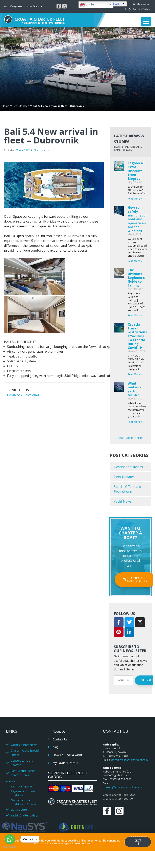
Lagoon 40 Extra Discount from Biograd (136, 171)
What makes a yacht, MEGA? (134, 389)
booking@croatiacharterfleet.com (123, 787)
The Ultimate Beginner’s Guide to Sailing (136, 278)
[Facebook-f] (59, 6)
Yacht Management (22, 786)
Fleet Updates (21, 106)
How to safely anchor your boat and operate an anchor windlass (137, 219)
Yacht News (122, 501)
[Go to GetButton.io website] (9, 847)
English (90, 4)
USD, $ (115, 3)
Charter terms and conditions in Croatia (23, 802)
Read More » (135, 198)
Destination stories (128, 467)
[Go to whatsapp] (10, 839)
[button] (146, 21)
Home (5, 106)
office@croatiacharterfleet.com (25, 6)
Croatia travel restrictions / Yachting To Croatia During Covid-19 (137, 336)
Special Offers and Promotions (127, 489)
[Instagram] (64, 6)
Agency (10, 781)
